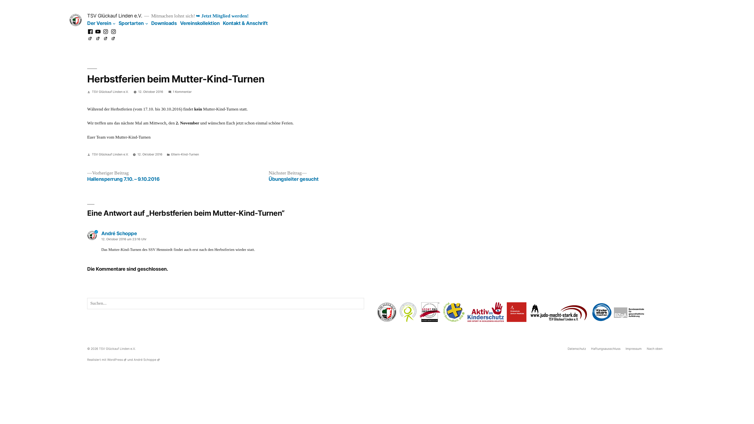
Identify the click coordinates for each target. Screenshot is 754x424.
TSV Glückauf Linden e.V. (114, 16)
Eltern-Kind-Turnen (185, 154)
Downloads (164, 23)
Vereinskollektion (200, 23)
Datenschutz (577, 349)
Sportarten (131, 23)
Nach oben (654, 349)
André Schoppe (145, 360)
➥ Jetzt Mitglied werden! (222, 16)
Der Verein (99, 23)
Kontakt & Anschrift (245, 23)
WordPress (115, 360)
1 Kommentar (182, 92)
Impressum (634, 349)
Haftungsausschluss (605, 349)
